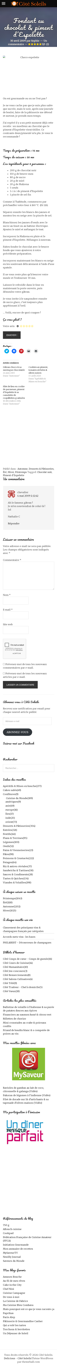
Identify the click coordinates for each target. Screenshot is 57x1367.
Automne (23, 468)
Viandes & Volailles (17, 882)
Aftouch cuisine (12, 1229)
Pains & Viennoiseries (18, 850)
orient (11, 821)
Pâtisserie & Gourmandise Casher (23, 1321)
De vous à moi (11, 1297)
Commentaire (12, 560)
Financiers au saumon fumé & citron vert (27, 1014)
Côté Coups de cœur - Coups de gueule (27, 958)
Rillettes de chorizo (14, 1018)
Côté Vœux (11, 991)
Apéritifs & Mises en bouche (22, 786)
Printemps (21, 472)
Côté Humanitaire (15, 967)
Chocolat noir (44, 472)
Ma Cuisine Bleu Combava (18, 1305)
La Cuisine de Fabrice (15, 1301)
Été (5, 472)
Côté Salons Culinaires (18, 979)
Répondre (13, 523)
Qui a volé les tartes (14, 1325)
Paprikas (8, 1313)
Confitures (10, 794)
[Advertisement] (28, 438)
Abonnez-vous (17, 732)
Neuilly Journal (12, 1256)
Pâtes (8, 854)
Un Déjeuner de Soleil (15, 1333)
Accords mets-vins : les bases (19, 936)
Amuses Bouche (12, 1276)
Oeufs (8, 846)
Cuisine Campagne (14, 1292)
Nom (7, 594)
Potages (10, 862)
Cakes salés (12, 790)
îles (9, 813)
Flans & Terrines (15, 838)
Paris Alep (9, 1317)
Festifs (9, 834)
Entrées (10, 830)
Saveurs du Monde (13, 1260)
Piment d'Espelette (13, 475)
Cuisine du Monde (19, 798)
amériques (13, 801)
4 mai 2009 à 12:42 (27, 495)
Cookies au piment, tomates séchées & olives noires (38, 370)
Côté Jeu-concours (15, 971)
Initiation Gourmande (16, 1244)
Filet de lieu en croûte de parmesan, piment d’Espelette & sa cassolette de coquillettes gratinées (14, 392)
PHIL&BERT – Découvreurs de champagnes (27, 942)
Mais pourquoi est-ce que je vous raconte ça (28, 1309)
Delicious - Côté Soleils (17, 1358)
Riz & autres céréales (17, 866)
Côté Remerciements (17, 975)
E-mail (8, 609)
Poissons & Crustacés (18, 858)
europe (11, 809)
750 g (6, 1225)
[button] (28, 1064)
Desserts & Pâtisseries (41, 468)
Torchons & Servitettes (16, 1329)
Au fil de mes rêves (14, 1280)
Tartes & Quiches (16, 878)
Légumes (11, 842)
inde (10, 817)
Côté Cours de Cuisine (18, 962)
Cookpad (8, 1233)
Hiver (11, 472)
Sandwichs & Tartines (18, 870)
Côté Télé (10, 983)
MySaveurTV (10, 1252)
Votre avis (9, 326)
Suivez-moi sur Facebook (18, 743)
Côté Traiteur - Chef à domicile (23, 987)
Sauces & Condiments (18, 874)
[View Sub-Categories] (4, 798)
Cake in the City (12, 1284)
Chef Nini (8, 1288)
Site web (8, 624)
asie (9, 805)
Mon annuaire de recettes (18, 1248)
